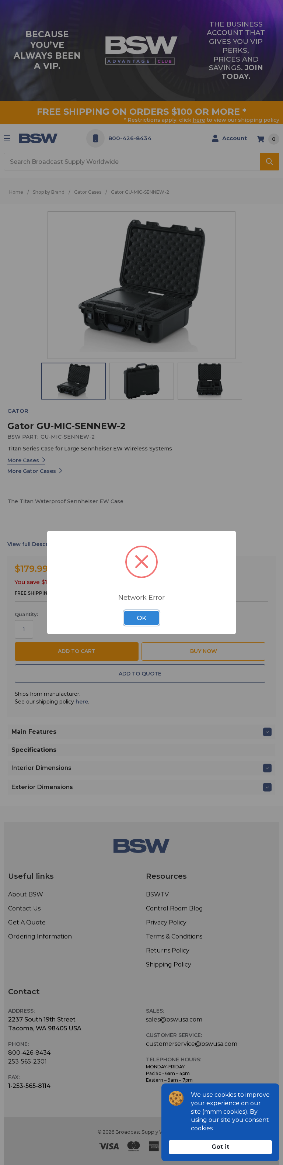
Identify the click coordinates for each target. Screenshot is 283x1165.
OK (141, 618)
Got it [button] (220, 1146)
